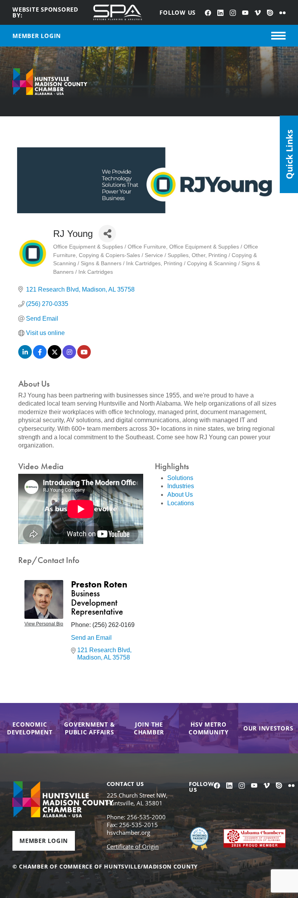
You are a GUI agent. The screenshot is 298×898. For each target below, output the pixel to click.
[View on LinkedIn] (25, 356)
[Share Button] (107, 233)
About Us (180, 494)
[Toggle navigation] (278, 36)
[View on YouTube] (84, 356)
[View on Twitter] (54, 356)
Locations (180, 503)
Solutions (180, 478)
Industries (180, 486)
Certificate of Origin (133, 846)
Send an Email (91, 637)
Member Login (43, 840)
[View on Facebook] (40, 356)
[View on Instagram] (69, 356)
